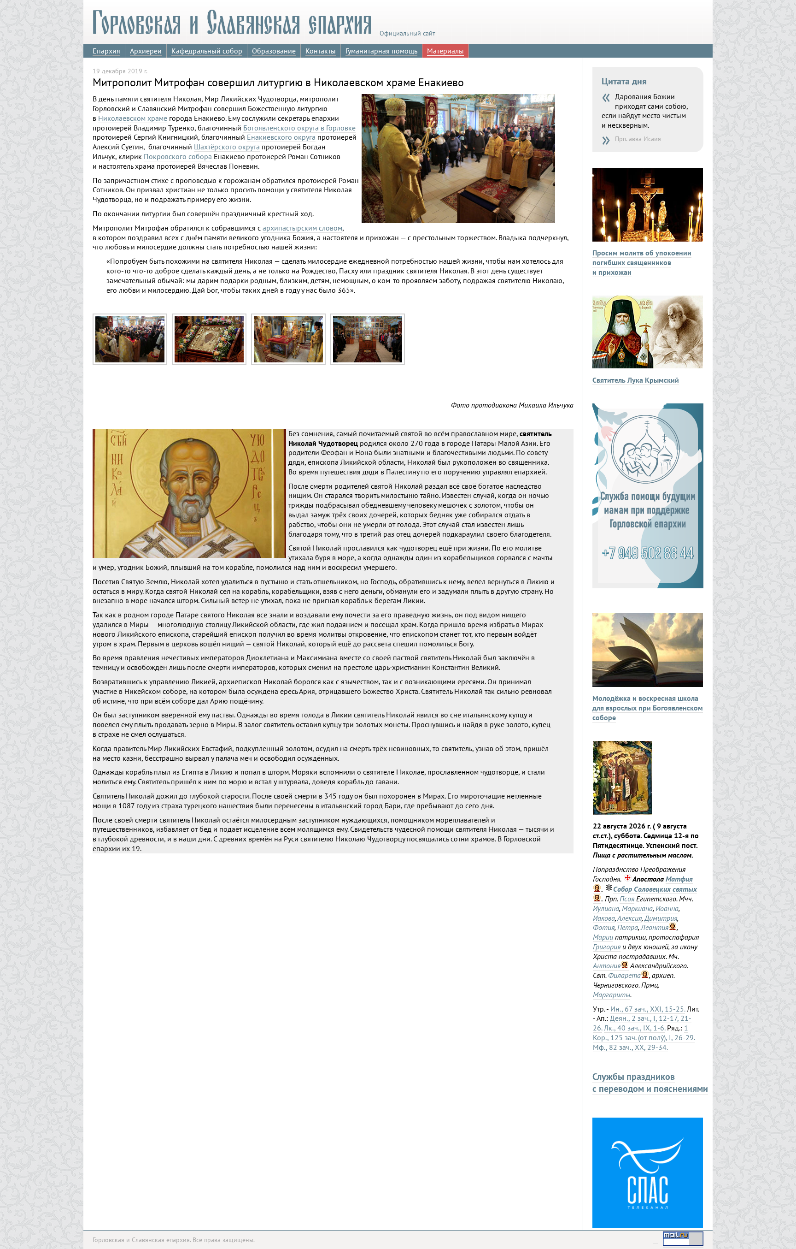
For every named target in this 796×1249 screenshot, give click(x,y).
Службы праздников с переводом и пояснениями (650, 1083)
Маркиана (637, 908)
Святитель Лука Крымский (635, 380)
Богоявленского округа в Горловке (299, 127)
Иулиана (606, 908)
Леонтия (654, 927)
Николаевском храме (132, 118)
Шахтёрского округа (227, 146)
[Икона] (622, 812)
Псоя (627, 898)
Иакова (604, 918)
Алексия (629, 918)
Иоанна (667, 908)
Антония (606, 965)
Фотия (604, 927)
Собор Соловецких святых (655, 889)
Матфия (679, 878)
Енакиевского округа (281, 137)
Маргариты (611, 994)
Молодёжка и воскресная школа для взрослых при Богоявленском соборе (647, 707)
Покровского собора (178, 156)
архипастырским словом (302, 227)
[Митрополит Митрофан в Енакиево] (130, 363)
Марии (603, 936)
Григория (606, 946)
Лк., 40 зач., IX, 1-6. (634, 1027)
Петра (627, 927)
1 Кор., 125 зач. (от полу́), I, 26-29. (644, 1032)
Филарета (624, 975)
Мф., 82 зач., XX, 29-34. (630, 1047)
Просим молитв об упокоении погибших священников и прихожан (641, 262)
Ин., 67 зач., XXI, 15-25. (647, 1008)
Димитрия (660, 918)
